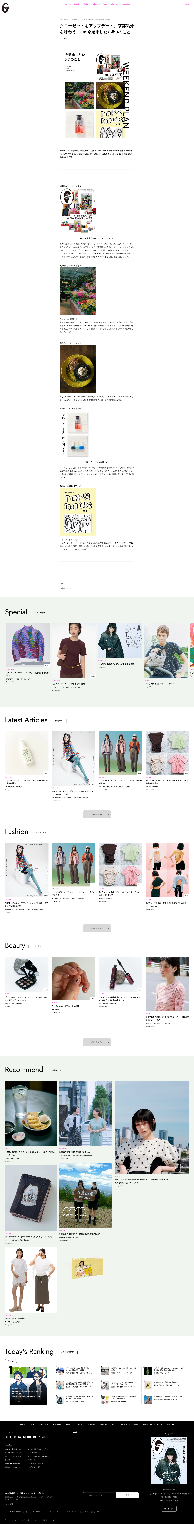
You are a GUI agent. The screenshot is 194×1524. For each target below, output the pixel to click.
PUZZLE (159, 1425)
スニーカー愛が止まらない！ (14, 1449)
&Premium (52, 1512)
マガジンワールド (34, 1520)
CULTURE (80, 1425)
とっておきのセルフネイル (13, 1452)
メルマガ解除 (9, 1504)
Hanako (45, 1512)
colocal (65, 1512)
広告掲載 (45, 1520)
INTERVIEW (91, 1425)
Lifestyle (66, 19)
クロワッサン (27, 1512)
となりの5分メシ (66, 397)
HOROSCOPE (147, 1425)
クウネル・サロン (83, 1512)
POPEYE (18, 1512)
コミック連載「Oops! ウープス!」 (38, 1449)
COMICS (124, 1425)
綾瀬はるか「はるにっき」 (13, 1467)
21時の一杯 (31, 1460)
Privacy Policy (53, 1520)
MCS (98, 1512)
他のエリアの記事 (123, 329)
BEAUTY (68, 1425)
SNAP (32, 1425)
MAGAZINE (170, 1425)
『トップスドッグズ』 (69, 540)
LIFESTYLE (103, 1425)
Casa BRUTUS (37, 1512)
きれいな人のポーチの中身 (13, 1456)
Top (61, 19)
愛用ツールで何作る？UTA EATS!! (38, 1456)
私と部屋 (7, 1460)
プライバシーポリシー (28, 1497)
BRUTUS (12, 1512)
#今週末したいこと (65, 588)
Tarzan (59, 1512)
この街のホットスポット (35, 1463)
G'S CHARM (57, 1425)
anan (6, 1512)
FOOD (114, 1425)
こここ (93, 1512)
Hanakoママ (73, 1512)
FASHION (22, 1425)
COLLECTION (44, 1425)
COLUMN (135, 1425)
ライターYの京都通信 (68, 319)
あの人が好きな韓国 (34, 1467)
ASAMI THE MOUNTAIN (12, 1463)
